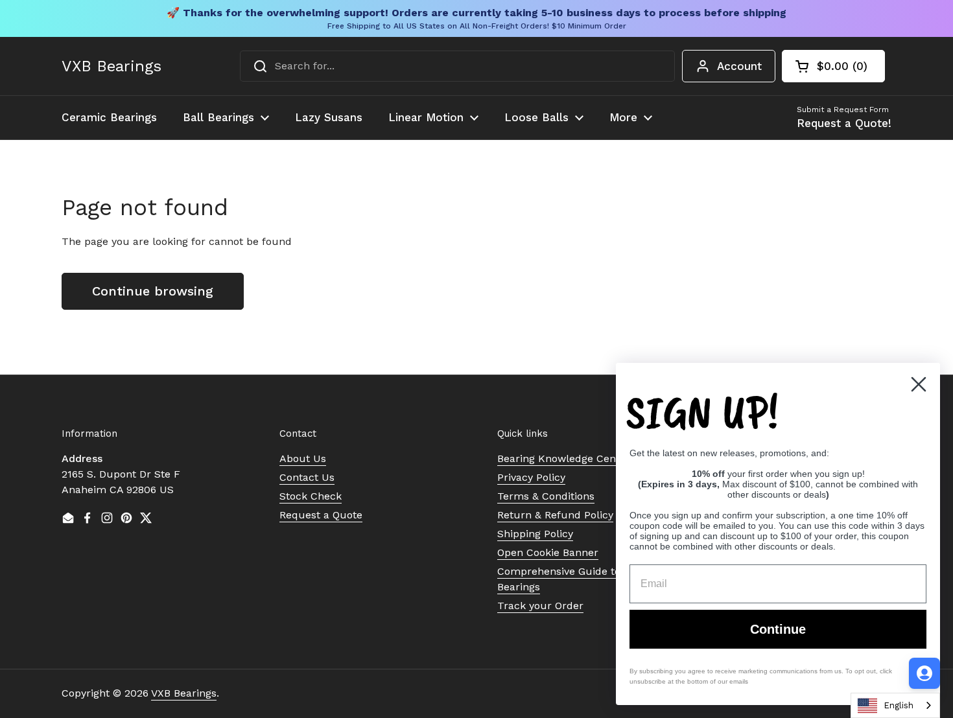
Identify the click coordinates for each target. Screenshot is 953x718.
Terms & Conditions (545, 496)
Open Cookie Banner (547, 552)
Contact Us (307, 477)
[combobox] (457, 66)
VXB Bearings (111, 66)
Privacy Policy (531, 477)
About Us (302, 458)
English (898, 705)
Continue (778, 629)
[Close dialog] (918, 384)
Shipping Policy (535, 533)
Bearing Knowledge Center (563, 458)
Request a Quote (320, 515)
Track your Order (540, 605)
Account (739, 66)
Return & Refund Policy (555, 515)
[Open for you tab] (924, 673)
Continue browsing (152, 291)
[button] (833, 66)
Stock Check (310, 496)
